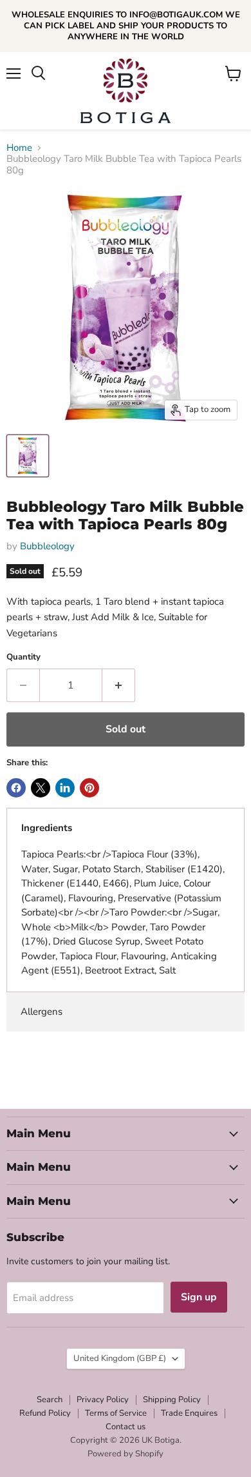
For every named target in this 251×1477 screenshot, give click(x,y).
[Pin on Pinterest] (89, 787)
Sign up (199, 1297)
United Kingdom (119, 1358)
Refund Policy (45, 1413)
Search (49, 1399)
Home (19, 147)
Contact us (125, 1427)
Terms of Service (116, 1413)
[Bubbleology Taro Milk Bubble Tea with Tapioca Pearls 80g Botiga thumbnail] (27, 455)
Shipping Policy (172, 1399)
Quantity (23, 657)
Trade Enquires (189, 1413)
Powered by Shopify (125, 1454)
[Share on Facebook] (16, 787)
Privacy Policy (103, 1399)
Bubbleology (47, 546)
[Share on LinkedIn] (65, 787)
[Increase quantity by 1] (118, 685)
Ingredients (46, 827)
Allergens (41, 1011)
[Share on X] (40, 787)
